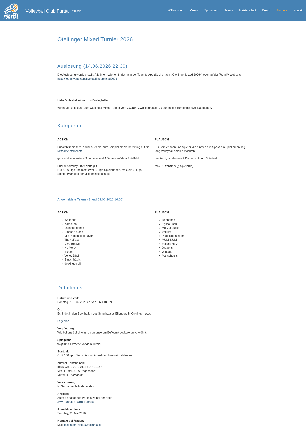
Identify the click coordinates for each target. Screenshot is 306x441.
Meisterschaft (247, 10)
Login (78, 10)
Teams (229, 10)
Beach (266, 10)
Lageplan (63, 321)
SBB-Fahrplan (86, 401)
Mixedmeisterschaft (69, 150)
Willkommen (175, 10)
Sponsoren (211, 10)
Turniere (282, 10)
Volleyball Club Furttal (48, 11)
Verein (194, 10)
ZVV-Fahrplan (66, 401)
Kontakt (298, 10)
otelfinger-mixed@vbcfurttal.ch (83, 424)
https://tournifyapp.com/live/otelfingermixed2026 (87, 78)
